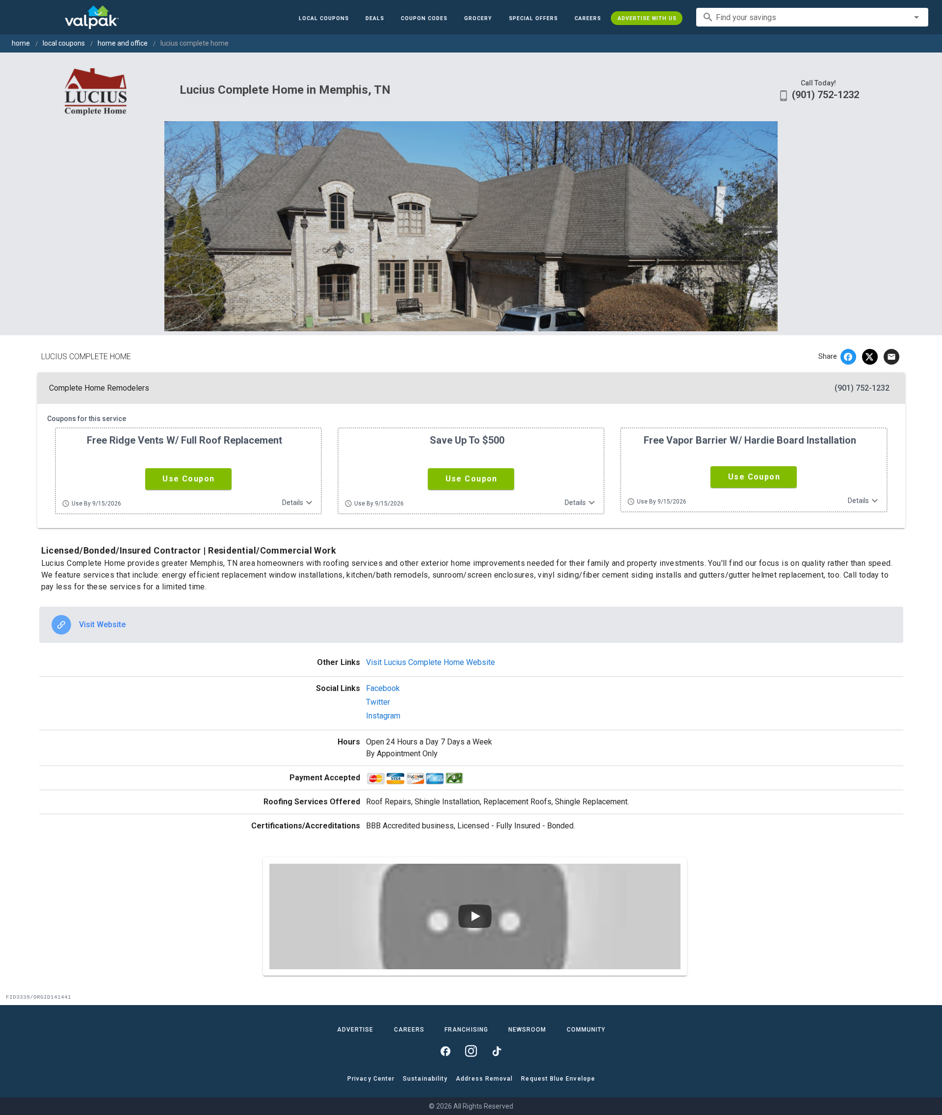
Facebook (383, 688)
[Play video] (475, 916)
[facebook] (848, 357)
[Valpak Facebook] (445, 1051)
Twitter (378, 702)
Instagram (383, 715)
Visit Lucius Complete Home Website (430, 662)
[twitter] (870, 357)
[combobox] (812, 17)
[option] (471, 625)
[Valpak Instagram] (471, 1051)
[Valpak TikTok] (496, 1051)
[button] (533, 18)
